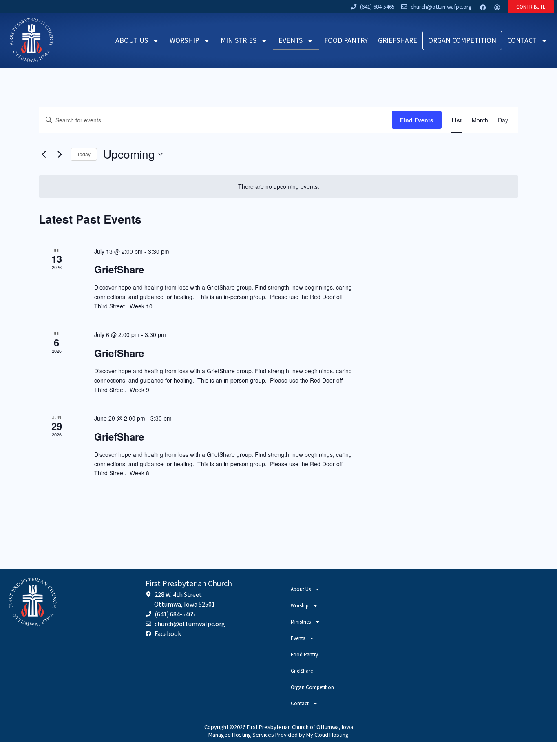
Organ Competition (462, 40)
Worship (184, 40)
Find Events (416, 120)
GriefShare (397, 40)
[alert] (278, 186)
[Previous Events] (44, 154)
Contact (522, 40)
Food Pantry (346, 40)
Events (290, 40)
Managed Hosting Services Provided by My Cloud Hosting (278, 734)
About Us (131, 40)
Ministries (238, 40)
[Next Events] (59, 154)
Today (84, 154)
